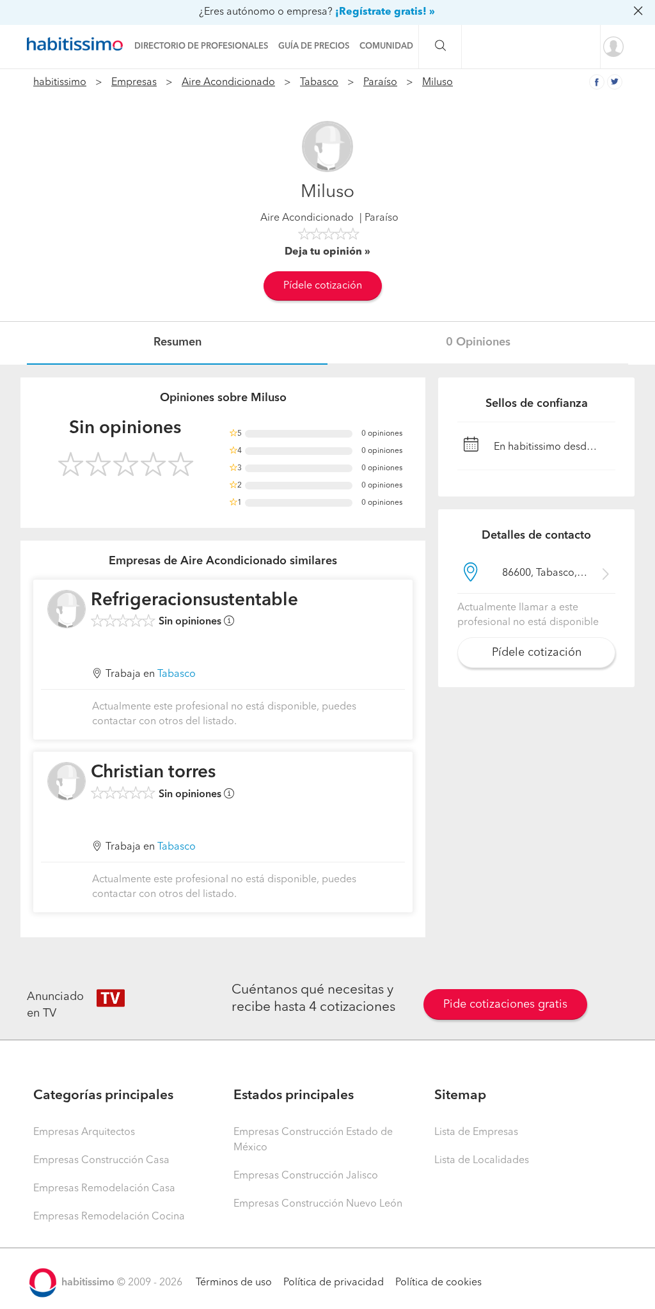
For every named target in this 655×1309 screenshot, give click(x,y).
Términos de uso (234, 1283)
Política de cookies (438, 1283)
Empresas (134, 82)
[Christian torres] (66, 781)
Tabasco (319, 82)
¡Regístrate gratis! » (385, 12)
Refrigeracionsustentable (194, 601)
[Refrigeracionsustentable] (66, 609)
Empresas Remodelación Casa (104, 1189)
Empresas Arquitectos (84, 1132)
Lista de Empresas (476, 1132)
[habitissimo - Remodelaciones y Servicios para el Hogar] (78, 44)
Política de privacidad (333, 1283)
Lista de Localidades (481, 1160)
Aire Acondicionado (228, 82)
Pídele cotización (322, 286)
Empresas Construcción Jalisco (305, 1176)
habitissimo (59, 82)
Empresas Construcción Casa (101, 1160)
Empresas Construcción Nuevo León (317, 1204)
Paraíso (380, 82)
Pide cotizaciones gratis (505, 1004)
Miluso (437, 82)
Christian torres (153, 773)
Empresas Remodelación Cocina (109, 1217)
